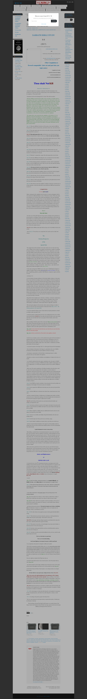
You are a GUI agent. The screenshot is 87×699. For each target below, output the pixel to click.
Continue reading (43, 23)
